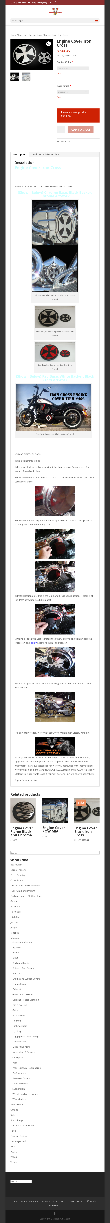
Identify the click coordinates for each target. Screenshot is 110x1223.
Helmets (16, 1020)
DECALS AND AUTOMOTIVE (25, 885)
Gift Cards (91, 1201)
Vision (13, 1162)
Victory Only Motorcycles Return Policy (39, 1201)
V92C (13, 1146)
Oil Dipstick (18, 1057)
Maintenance (19, 1041)
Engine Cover (35, 35)
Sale (12, 1115)
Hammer (15, 906)
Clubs (71, 1201)
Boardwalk (16, 864)
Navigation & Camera (23, 1052)
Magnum (22, 35)
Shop (63, 1201)
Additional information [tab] (45, 154)
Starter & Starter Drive (22, 1125)
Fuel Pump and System (22, 890)
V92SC (13, 1151)
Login (79, 1201)
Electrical (17, 973)
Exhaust (16, 989)
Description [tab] (19, 154)
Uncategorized (18, 1141)
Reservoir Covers (21, 1078)
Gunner (14, 901)
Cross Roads (16, 880)
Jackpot (14, 922)
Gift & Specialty (20, 1004)
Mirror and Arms (21, 1046)
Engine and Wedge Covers (26, 978)
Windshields (19, 1099)
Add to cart (81, 129)
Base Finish (64, 86)
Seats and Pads (20, 1083)
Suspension (18, 1088)
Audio (15, 952)
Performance (19, 1073)
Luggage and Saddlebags (26, 1036)
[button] (48, 43)
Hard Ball (15, 911)
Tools (13, 1130)
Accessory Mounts (22, 941)
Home (13, 35)
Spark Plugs (16, 1120)
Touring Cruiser (18, 1135)
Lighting (16, 1031)
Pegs (14, 1062)
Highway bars (19, 1025)
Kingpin (14, 932)
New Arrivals (17, 1104)
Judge (13, 927)
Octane (14, 1109)
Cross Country (17, 875)
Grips (15, 1010)
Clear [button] (59, 73)
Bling (15, 957)
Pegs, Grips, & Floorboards (26, 1067)
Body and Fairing (21, 963)
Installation (53, 1205)
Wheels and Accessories (25, 1094)
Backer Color (65, 62)
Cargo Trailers (18, 869)
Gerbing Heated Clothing (25, 999)
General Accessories (23, 994)
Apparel (16, 947)
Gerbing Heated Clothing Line (26, 896)
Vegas (13, 1156)
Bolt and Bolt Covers (23, 968)
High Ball (15, 917)
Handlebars (18, 1015)
